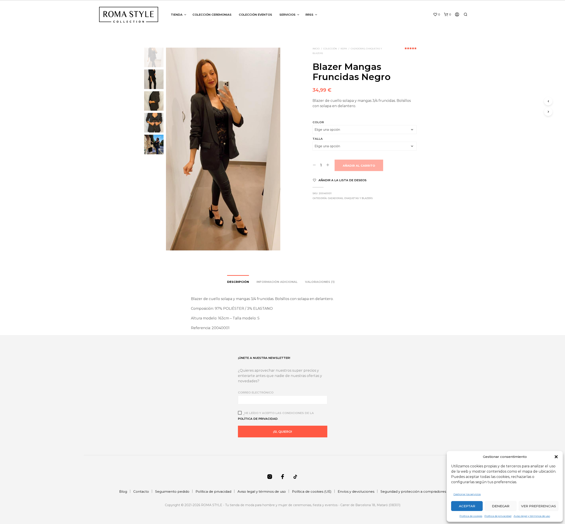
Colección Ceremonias (212, 14)
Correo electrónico (255, 392)
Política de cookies (471, 516)
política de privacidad (258, 418)
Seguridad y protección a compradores (413, 491)
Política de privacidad (497, 516)
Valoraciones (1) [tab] (320, 281)
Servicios (287, 14)
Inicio (316, 48)
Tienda (177, 14)
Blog (123, 491)
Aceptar (467, 506)
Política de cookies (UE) (311, 491)
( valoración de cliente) (411, 50)
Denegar (500, 506)
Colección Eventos (255, 14)
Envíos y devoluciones (356, 491)
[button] (556, 457)
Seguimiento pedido (172, 491)
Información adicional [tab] (277, 281)
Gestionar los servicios (467, 494)
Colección (330, 48)
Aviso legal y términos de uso (532, 516)
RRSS (309, 14)
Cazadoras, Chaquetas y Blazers (350, 198)
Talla (318, 138)
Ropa (344, 48)
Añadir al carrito (359, 165)
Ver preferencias (538, 506)
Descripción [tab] (238, 281)
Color (318, 122)
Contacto (141, 491)
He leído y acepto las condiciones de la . (276, 415)
